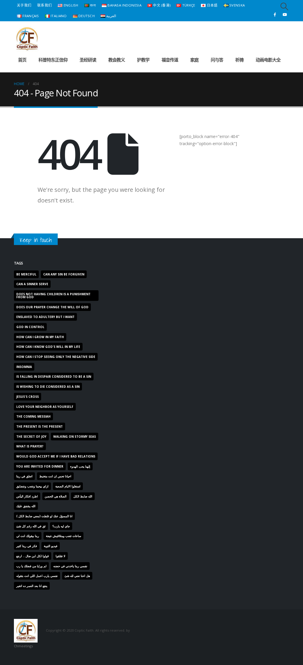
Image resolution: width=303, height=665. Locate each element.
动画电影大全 (268, 60)
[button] (284, 6)
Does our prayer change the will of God (52, 307)
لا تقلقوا (60, 556)
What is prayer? (29, 446)
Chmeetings (23, 646)
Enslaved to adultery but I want (45, 317)
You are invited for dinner (39, 466)
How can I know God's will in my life (48, 347)
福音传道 (170, 60)
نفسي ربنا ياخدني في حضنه (70, 566)
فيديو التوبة (50, 546)
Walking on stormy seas (74, 436)
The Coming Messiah (33, 416)
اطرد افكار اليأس (27, 496)
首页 (22, 60)
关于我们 (24, 5)
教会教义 (116, 60)
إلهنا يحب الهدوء (80, 466)
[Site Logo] (27, 39)
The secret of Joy (31, 436)
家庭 (194, 60)
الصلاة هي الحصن (56, 496)
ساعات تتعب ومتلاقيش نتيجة (63, 536)
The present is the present (39, 426)
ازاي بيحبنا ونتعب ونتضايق (32, 486)
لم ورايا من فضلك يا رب (31, 566)
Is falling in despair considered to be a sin (53, 376)
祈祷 (239, 60)
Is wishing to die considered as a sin (48, 387)
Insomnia (24, 367)
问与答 (217, 60)
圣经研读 (88, 60)
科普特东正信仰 (52, 60)
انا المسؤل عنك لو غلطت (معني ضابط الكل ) (44, 516)
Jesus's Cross (27, 397)
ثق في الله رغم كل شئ (31, 526)
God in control (30, 327)
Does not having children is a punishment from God (53, 295)
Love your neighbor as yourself (44, 407)
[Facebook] (275, 14)
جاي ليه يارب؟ (61, 526)
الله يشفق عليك (26, 506)
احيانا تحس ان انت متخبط (55, 476)
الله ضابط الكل (82, 496)
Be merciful (26, 274)
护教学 (143, 60)
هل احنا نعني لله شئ (77, 576)
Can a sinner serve (32, 284)
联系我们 (44, 5)
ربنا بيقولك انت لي (27, 536)
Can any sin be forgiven (63, 274)
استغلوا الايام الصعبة (67, 486)
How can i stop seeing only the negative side (55, 357)
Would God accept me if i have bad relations (55, 456)
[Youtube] (285, 14)
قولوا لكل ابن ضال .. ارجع (32, 556)
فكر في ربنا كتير (26, 546)
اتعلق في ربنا (24, 476)
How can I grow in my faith (40, 337)
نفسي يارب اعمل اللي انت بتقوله (37, 576)
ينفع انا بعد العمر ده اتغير (31, 586)
